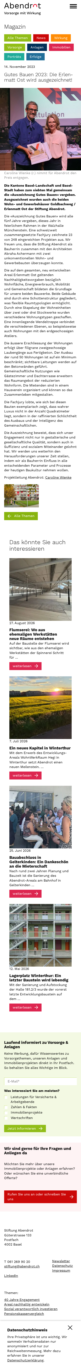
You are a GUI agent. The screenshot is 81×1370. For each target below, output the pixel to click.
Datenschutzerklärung (25, 1360)
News (41, 38)
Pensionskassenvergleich (24, 1314)
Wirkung (61, 38)
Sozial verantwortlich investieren (31, 1309)
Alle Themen (17, 38)
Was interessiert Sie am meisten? (32, 1091)
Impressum (61, 1270)
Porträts (14, 57)
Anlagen (37, 47)
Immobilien (61, 47)
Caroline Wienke (58, 477)
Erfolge (35, 57)
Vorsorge (14, 47)
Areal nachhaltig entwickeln (26, 1304)
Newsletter (61, 1261)
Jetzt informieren (21, 1128)
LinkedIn (11, 1276)
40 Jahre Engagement (22, 1300)
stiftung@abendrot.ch (22, 1266)
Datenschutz (62, 1265)
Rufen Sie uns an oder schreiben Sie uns (36, 1196)
